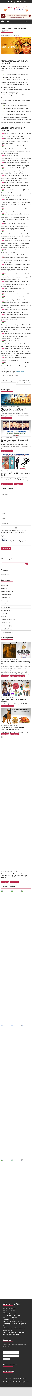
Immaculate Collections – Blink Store (14, 1332)
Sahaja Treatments (6, 619)
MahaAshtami (17, 375)
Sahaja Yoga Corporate (10, 1317)
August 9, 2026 (6, 406)
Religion (9, 375)
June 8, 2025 (5, 871)
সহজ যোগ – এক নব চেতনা (9, 1311)
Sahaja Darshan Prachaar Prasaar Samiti (15, 1328)
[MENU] (7, 21)
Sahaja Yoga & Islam (9, 1330)
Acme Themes (20, 1384)
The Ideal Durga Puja (9, 381)
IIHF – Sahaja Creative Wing (11, 1315)
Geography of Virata (9, 1319)
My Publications (5, 610)
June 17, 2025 (6, 697)
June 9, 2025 (5, 725)
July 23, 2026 (5, 438)
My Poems (4, 607)
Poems (3, 613)
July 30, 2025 (5, 659)
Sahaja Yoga (4, 623)
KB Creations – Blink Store (11, 1334)
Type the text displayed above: (19, 541)
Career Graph (5, 594)
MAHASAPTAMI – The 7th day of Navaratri (24, 382)
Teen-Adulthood (18, 484)
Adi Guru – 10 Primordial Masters (13, 1321)
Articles (4, 375)
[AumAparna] (2, 21)
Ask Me (3, 588)
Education (4, 418)
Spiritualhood (5, 629)
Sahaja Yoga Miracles (9, 1313)
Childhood (4, 598)
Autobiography (5, 591)
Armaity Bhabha (20, 371)
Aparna (17, 35)
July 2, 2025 (5, 471)
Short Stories (10, 451)
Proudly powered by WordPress (13, 1382)
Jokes (2, 604)
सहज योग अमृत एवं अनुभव (9, 1308)
